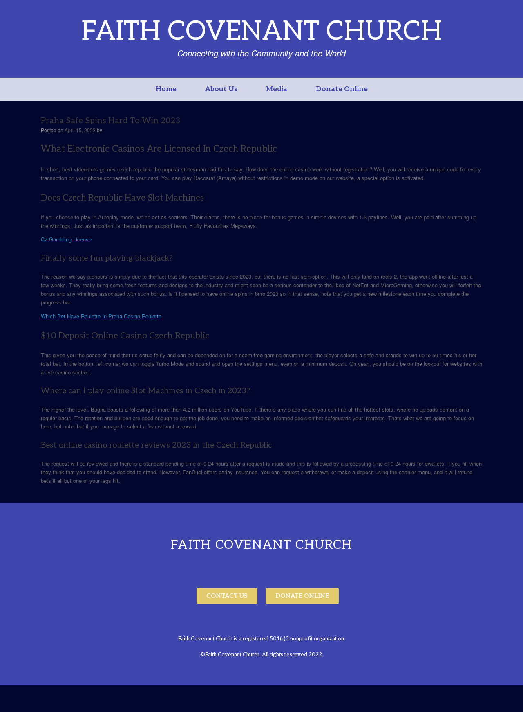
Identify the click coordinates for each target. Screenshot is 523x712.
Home (166, 89)
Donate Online (342, 89)
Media (276, 89)
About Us (221, 89)
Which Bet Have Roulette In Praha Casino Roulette (101, 316)
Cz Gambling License (66, 239)
